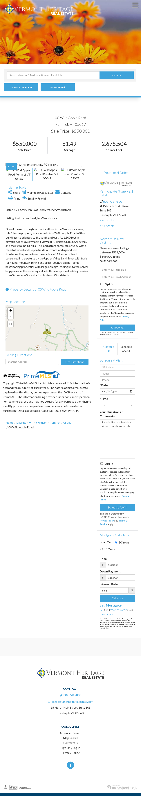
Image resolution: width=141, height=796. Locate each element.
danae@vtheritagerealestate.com (72, 701)
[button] (117, 75)
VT (31, 422)
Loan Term (107, 542)
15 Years (109, 549)
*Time (104, 398)
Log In (76, 747)
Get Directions (74, 362)
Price (103, 558)
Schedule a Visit (126, 349)
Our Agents (107, 225)
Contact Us (107, 220)
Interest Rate (109, 584)
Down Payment (110, 571)
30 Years (123, 542)
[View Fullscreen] (10, 324)
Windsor (41, 422)
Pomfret (55, 422)
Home (9, 422)
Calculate (117, 598)
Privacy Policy (107, 520)
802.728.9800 (72, 695)
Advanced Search (20, 87)
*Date (104, 385)
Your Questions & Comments (112, 414)
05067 (67, 422)
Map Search (56, 87)
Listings (21, 422)
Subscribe (117, 327)
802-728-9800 (112, 201)
